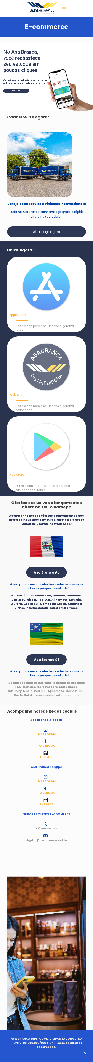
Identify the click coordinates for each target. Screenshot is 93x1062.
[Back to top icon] (84, 1053)
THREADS (46, 757)
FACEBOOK (46, 746)
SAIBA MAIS (16, 91)
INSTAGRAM (46, 734)
